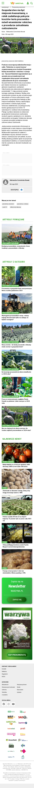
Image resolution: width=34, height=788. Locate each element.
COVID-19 (4, 207)
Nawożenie (20, 689)
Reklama (4, 671)
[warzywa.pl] (17, 3)
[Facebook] (21, 190)
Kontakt (4, 669)
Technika (4, 692)
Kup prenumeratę (17, 655)
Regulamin (5, 674)
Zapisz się (17, 600)
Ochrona (4, 689)
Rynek (18, 687)
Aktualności (5, 684)
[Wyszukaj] (31, 3)
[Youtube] (13, 704)
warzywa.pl (5, 7)
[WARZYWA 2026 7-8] (17, 629)
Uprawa (19, 692)
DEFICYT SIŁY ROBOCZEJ (15, 207)
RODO (3, 676)
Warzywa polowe (21, 684)
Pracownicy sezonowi (18, 7)
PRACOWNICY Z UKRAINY (22, 204)
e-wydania (4, 694)
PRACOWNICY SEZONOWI (8, 204)
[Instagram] (8, 704)
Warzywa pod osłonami (8, 687)
